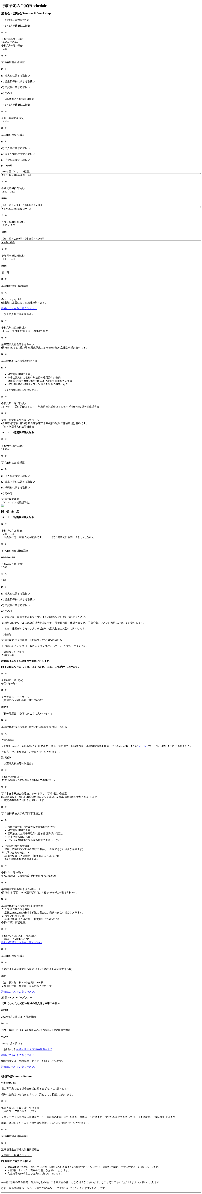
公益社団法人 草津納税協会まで (34, 1049)
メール (142, 746)
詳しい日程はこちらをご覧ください (21, 942)
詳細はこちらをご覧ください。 (19, 308)
